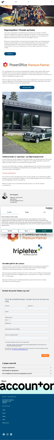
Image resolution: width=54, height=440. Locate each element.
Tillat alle (44, 230)
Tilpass (26, 230)
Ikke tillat (10, 230)
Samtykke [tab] (9, 212)
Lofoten (3, 413)
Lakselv (3, 409)
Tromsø (3, 419)
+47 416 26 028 (13, 202)
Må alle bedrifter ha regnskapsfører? (10, 370)
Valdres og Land (5, 422)
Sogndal (4, 416)
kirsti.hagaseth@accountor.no (16, 200)
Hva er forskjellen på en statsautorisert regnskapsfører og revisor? (17, 373)
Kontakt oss (10, 53)
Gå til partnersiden (27, 87)
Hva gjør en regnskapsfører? (8, 367)
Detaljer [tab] (27, 212)
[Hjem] (3, 2)
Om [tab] (44, 212)
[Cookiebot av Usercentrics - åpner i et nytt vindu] (46, 208)
